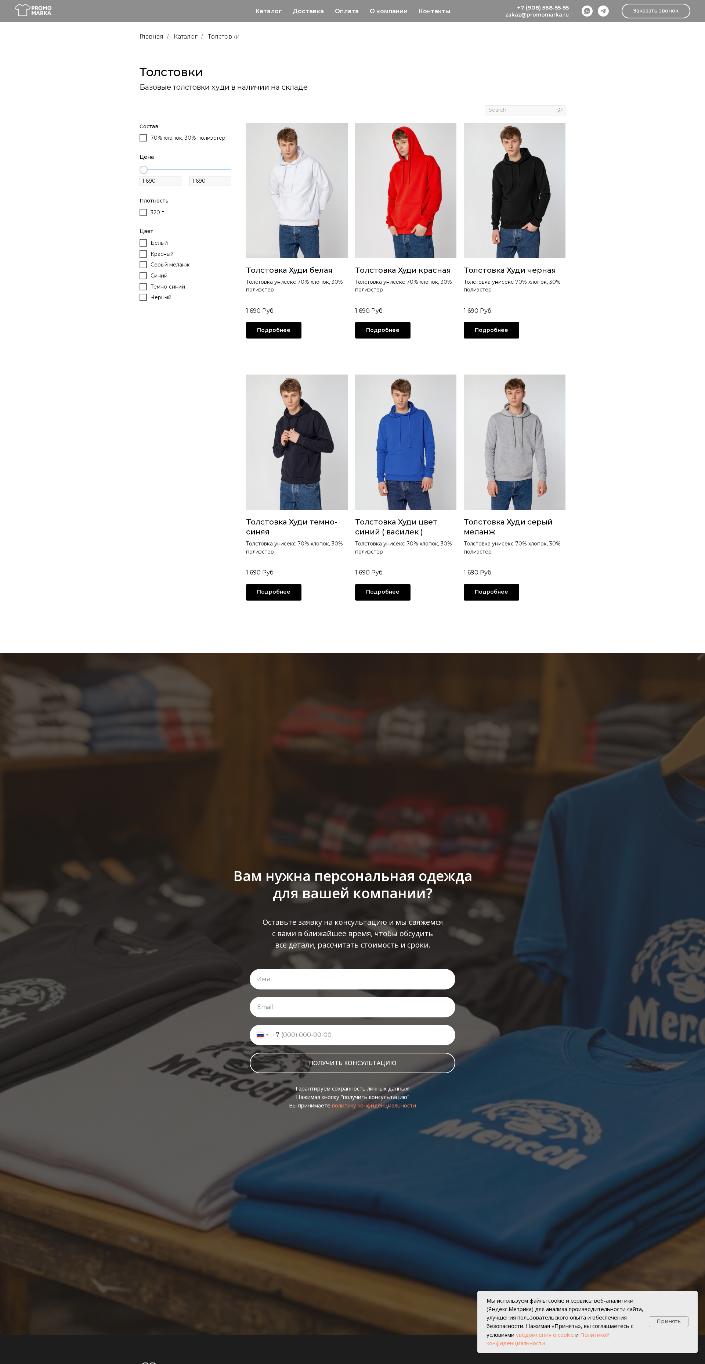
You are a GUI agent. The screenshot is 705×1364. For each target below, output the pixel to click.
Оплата (347, 11)
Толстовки (224, 36)
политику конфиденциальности (374, 1105)
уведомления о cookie (545, 1334)
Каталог (268, 11)
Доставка (308, 11)
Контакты (434, 11)
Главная (151, 36)
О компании (389, 11)
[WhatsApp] (587, 11)
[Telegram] (603, 11)
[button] (656, 11)
